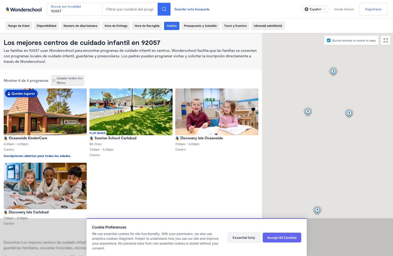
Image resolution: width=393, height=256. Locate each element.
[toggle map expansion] (385, 40)
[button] (349, 113)
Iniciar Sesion (344, 9)
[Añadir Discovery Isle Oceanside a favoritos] (254, 92)
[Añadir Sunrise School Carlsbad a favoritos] (168, 92)
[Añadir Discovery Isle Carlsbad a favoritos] (82, 167)
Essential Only (244, 237)
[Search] (164, 9)
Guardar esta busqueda (191, 9)
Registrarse (373, 9)
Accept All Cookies (282, 237)
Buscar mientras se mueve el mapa (354, 40)
